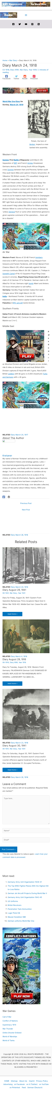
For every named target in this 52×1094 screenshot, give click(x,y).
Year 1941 (21, 593)
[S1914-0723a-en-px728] (26, 90)
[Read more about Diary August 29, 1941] (26, 565)
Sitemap (14, 1081)
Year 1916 (22, 662)
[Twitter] (19, 24)
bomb (31, 283)
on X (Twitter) (31, 1084)
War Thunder (8, 1029)
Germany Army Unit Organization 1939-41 (25, 882)
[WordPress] (9, 497)
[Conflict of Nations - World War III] (26, 236)
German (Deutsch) (34, 1087)
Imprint (32, 1081)
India (5, 296)
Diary (18, 101)
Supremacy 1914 (9, 1025)
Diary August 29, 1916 (14, 659)
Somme (6, 160)
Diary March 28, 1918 (19, 535)
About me (23, 1081)
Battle (16, 160)
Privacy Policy (42, 1081)
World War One (9, 101)
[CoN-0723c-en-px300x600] (21, 966)
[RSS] (38, 24)
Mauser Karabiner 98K (17, 917)
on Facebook (19, 1084)
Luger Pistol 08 (14, 913)
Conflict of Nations (10, 1021)
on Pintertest (15, 1087)
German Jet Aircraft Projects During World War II (27, 893)
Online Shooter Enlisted (12, 1033)
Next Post (26, 510)
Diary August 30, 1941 (14, 745)
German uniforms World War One (21, 921)
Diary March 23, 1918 (19, 743)
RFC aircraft (18, 303)
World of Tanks (9, 1040)
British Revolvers (14, 905)
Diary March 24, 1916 (19, 587)
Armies (30, 163)
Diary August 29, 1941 (14, 589)
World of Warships (10, 1036)
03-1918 (6, 70)
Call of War (7, 1017)
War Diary (24, 70)
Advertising (7, 1084)
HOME (6, 1081)
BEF (15, 163)
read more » (12, 614)
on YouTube (44, 1084)
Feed (24, 1087)
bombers (39, 257)
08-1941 (6, 593)
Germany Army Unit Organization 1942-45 (25, 897)
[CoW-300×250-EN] (25, 346)
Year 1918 (33, 70)
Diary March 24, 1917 (19, 435)
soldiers (11, 374)
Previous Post (26, 503)
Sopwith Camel (9, 274)
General (12, 212)
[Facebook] (13, 24)
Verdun (32, 144)
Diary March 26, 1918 (19, 777)
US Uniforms (13, 901)
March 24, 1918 (16, 105)
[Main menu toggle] (26, 15)
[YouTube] (26, 24)
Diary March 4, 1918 (19, 656)
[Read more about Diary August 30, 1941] (26, 714)
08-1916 (6, 662)
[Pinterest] (32, 24)
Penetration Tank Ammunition (20, 909)
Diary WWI (14, 70)
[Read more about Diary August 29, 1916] (26, 636)
